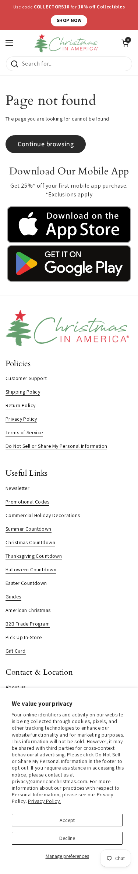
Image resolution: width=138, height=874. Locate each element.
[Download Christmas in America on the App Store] (69, 241)
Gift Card (16, 651)
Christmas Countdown (30, 542)
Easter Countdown (26, 583)
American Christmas (28, 610)
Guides (13, 596)
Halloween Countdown (31, 569)
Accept (67, 820)
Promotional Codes (27, 501)
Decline (67, 838)
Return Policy (20, 405)
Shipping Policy (23, 391)
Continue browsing (46, 144)
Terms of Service (24, 432)
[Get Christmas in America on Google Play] (69, 280)
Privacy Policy (21, 419)
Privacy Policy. (44, 801)
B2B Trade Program (28, 623)
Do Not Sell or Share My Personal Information (56, 446)
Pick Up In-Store (24, 637)
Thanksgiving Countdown (34, 556)
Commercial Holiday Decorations (43, 515)
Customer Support (26, 378)
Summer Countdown (29, 528)
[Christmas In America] (67, 43)
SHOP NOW (69, 20)
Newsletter (17, 488)
